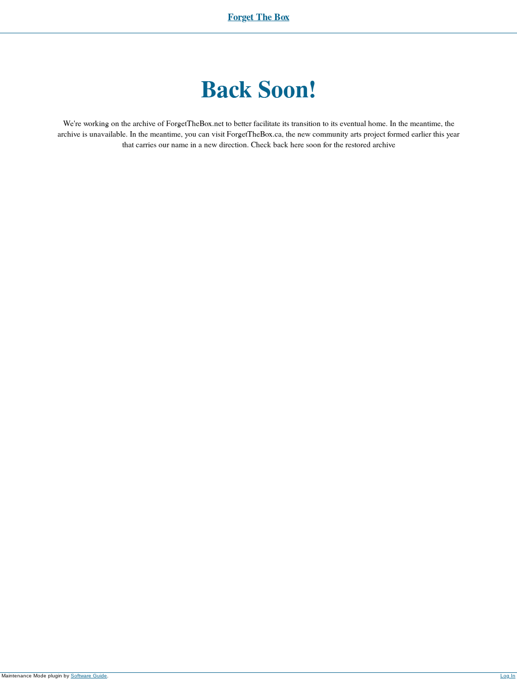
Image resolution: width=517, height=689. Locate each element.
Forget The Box (258, 16)
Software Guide (89, 675)
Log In (507, 675)
